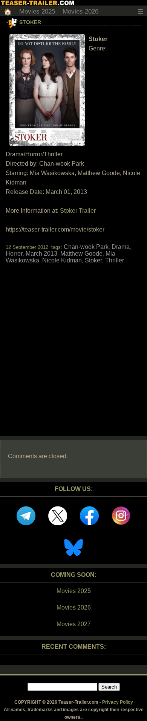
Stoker (30, 22)
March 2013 (41, 253)
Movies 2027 (74, 624)
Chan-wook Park (86, 247)
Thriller (114, 260)
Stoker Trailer (78, 210)
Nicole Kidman (62, 260)
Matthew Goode (81, 253)
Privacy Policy (117, 702)
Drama (121, 247)
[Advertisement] (73, 343)
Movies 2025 (37, 11)
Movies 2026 (80, 11)
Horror (14, 253)
